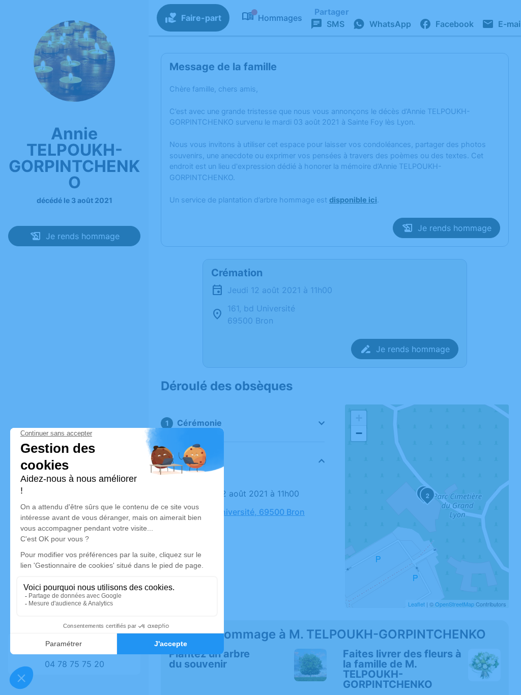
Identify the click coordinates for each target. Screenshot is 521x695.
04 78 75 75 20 (74, 664)
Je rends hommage (83, 236)
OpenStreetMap (454, 604)
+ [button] (359, 418)
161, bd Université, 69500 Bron (245, 512)
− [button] (359, 433)
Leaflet (416, 604)
